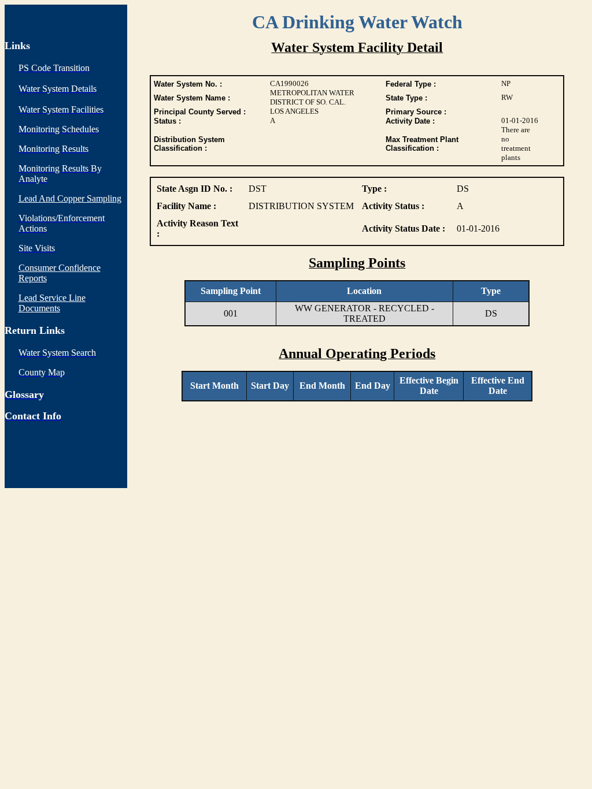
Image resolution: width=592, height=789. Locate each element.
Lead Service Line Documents (52, 303)
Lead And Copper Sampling (69, 198)
